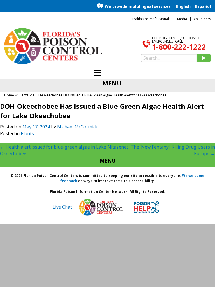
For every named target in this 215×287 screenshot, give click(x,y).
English (183, 6)
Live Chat (62, 207)
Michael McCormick (77, 127)
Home (9, 95)
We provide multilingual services (138, 6)
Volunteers (202, 19)
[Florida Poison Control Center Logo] (101, 207)
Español (203, 6)
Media (182, 19)
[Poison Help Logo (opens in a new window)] (146, 207)
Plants (27, 133)
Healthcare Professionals (150, 19)
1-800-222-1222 (179, 47)
